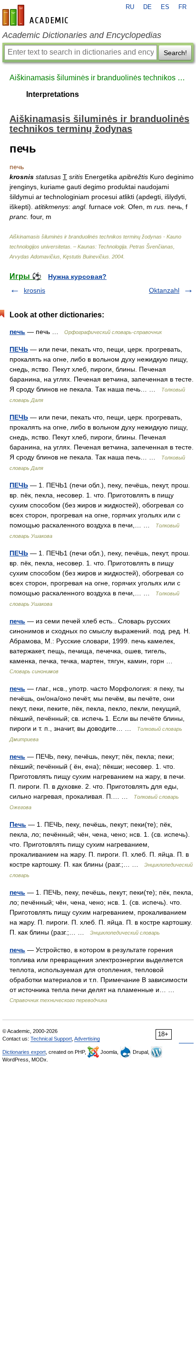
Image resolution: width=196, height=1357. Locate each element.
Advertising (87, 1039)
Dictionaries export (24, 1052)
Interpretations (52, 94)
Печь (18, 824)
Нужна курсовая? (77, 276)
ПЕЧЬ (19, 349)
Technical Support (51, 1039)
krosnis (34, 290)
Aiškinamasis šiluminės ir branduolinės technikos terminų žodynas (98, 78)
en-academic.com (36, 15)
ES (165, 7)
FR (182, 7)
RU (130, 7)
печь (17, 331)
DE (147, 7)
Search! (175, 53)
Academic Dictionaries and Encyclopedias (81, 35)
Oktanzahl (164, 290)
